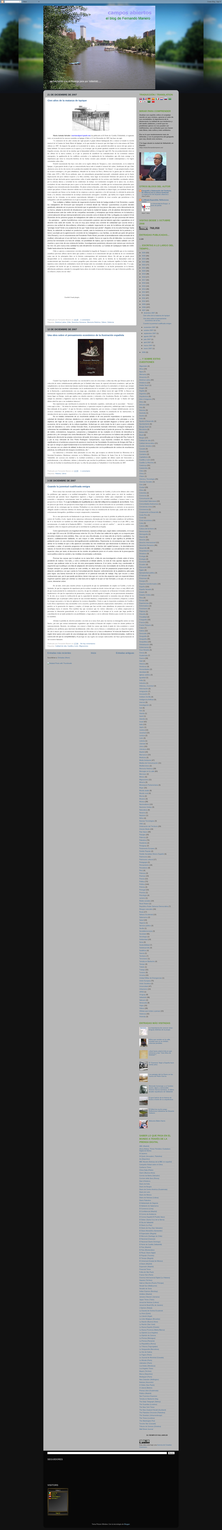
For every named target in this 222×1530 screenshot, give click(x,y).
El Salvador (143, 575)
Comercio (142, 496)
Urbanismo (143, 989)
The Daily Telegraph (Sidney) (150, 1402)
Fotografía (143, 620)
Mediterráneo (144, 766)
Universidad (143, 986)
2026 (144, 253)
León (141, 738)
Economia (143, 562)
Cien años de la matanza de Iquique (67, 100)
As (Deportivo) (144, 1159)
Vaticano (142, 1000)
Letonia (142, 741)
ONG (141, 824)
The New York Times (146, 1407)
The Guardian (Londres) (148, 1404)
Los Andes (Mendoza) (147, 1366)
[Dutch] (162, 99)
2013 (144, 292)
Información (143, 689)
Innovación (143, 694)
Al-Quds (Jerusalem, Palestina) (150, 1156)
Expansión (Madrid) (146, 1266)
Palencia (142, 837)
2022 (144, 265)
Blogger (127, 1524)
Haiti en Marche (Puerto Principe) (151, 1283)
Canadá (142, 449)
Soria (141, 942)
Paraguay (142, 846)
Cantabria (142, 454)
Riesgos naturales (146, 909)
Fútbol (141, 628)
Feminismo (143, 608)
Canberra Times (145, 1167)
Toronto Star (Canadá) (147, 1424)
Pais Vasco (143, 832)
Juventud (142, 733)
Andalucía (143, 383)
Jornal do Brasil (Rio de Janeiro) (151, 1305)
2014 (144, 289)
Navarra (142, 813)
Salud (141, 920)
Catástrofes (143, 468)
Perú (141, 870)
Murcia (141, 796)
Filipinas (142, 611)
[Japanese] (141, 102)
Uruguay (142, 994)
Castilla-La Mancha (146, 462)
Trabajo (142, 970)
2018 (144, 277)
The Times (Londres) (147, 1418)
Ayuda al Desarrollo (146, 421)
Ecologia (142, 556)
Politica (142, 881)
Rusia (141, 912)
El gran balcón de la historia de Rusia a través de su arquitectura (161, 1098)
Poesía (141, 879)
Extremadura (144, 606)
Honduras (142, 666)
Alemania (142, 374)
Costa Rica (143, 515)
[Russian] (166, 99)
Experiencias (144, 603)
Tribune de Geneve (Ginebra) (150, 1426)
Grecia (141, 653)
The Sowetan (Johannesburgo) (150, 1415)
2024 (144, 259)
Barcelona (143, 429)
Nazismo (142, 815)
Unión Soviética (145, 983)
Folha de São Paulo (146, 1272)
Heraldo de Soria (145, 1288)
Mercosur (142, 774)
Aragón (142, 388)
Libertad (142, 744)
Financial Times (145, 1269)
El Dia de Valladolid (146, 1222)
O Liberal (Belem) (145, 1388)
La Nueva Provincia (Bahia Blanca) (152, 1330)
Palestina (142, 840)
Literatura (142, 749)
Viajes (141, 1005)
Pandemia (143, 843)
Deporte (142, 537)
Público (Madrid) (145, 1393)
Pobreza (142, 873)
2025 (144, 256)
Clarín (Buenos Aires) (147, 1173)
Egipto (141, 570)
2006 (144, 352)
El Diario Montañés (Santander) (150, 1231)
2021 (144, 268)
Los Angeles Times (146, 1368)
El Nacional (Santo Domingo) (149, 1242)
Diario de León (144, 1192)
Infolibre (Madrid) (145, 1294)
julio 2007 (147, 339)
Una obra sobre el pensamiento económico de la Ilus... (154, 319)
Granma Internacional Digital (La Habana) (154, 1278)
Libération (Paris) (145, 1363)
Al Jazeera (143, 1153)
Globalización (144, 644)
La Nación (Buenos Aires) (148, 1322)
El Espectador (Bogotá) (147, 1233)
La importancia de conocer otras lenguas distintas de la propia (161, 1029)
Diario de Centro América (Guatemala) (153, 1189)
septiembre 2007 (150, 333)
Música (142, 801)
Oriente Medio (144, 829)
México (142, 777)
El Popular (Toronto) (146, 1255)
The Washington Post (147, 1421)
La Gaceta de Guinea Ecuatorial (151, 1311)
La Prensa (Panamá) (147, 1341)
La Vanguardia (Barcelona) (149, 1349)
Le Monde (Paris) (145, 1360)
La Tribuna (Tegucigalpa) (148, 1346)
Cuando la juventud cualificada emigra (69, 486)
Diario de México (145, 1195)
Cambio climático (145, 446)
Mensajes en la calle (146, 771)
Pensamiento (144, 865)
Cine (141, 484)
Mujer (141, 788)
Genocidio (143, 633)
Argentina (142, 394)
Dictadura (142, 553)
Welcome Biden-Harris (157, 1121)
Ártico (141, 402)
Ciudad (142, 487)
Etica (141, 598)
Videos (103, 322)
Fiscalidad (143, 617)
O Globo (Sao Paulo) (147, 1385)
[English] (141, 99)
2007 (144, 310)
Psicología (143, 895)
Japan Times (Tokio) (146, 1300)
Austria (141, 416)
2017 (144, 280)
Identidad (142, 672)
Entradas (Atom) (64, 658)
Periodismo (143, 868)
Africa (141, 369)
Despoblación (144, 551)
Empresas (143, 578)
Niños (141, 818)
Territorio (142, 956)
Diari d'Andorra (144, 1181)
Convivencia (143, 509)
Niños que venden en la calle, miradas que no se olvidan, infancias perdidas (159, 1041)
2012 (144, 295)
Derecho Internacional (147, 542)
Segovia (142, 923)
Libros (64, 473)
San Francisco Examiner (148, 1396)
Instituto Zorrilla (145, 697)
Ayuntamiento (144, 424)
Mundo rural (143, 793)
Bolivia (141, 432)
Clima (141, 490)
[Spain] (154, 99)
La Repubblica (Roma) (147, 1344)
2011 (144, 298)
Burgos (142, 438)
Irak (140, 708)
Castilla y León (73, 646)
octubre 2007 (149, 330)
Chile (69, 322)
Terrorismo (143, 959)
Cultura (142, 526)
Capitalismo (143, 457)
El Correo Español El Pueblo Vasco (152, 1217)
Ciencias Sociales (145, 482)
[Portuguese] (170, 99)
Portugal (142, 890)
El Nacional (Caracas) (147, 1239)
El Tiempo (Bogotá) (146, 1258)
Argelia (141, 391)
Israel (141, 722)
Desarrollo (143, 548)
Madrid (141, 752)
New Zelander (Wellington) (149, 1379)
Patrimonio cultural (146, 859)
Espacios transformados (148, 584)
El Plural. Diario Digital (147, 1253)
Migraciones (83, 646)
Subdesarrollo (144, 948)
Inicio (93, 653)
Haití (141, 661)
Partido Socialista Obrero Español (151, 854)
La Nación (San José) (147, 1324)
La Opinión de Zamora (147, 1335)
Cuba (141, 523)
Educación (143, 567)
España (142, 586)
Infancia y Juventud (146, 686)
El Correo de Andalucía (147, 1214)
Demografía (143, 534)
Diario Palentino (145, 1200)
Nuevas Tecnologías (146, 821)
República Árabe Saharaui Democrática (153, 906)
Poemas (142, 876)
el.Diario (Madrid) (145, 1264)
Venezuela (143, 1003)
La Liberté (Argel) (145, 1316)
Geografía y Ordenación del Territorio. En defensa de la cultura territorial (157, 191)
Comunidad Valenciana (147, 501)
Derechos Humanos (79, 322)
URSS (141, 992)
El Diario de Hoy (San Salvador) (151, 1228)
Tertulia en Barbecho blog (148, 1399)
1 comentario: (85, 320)
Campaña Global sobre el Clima (151, 1164)
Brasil (141, 435)
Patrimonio (143, 857)
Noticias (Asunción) (146, 1382)
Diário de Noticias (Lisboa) (149, 1197)
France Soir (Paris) (146, 1275)
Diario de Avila (144, 1184)
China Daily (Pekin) (146, 1170)
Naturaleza (143, 810)
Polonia (142, 887)
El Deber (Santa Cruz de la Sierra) (151, 1220)
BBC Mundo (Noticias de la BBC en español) (155, 1162)
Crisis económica (145, 520)
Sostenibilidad (144, 945)
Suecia (141, 953)
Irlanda (141, 713)
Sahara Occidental (146, 914)
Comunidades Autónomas (148, 504)
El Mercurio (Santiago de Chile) (150, 1236)
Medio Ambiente (145, 760)
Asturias (142, 410)
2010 (144, 301)
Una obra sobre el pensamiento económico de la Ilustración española (86, 335)
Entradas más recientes (59, 653)
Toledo (141, 967)
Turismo (142, 972)
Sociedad (142, 934)
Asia (140, 407)
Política (142, 884)
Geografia (143, 636)
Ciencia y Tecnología (147, 479)
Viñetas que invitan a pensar (149, 1011)
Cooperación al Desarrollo (148, 512)
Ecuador (142, 564)
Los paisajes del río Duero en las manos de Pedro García (161, 1075)
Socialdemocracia (145, 931)
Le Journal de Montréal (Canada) (151, 1357)
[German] (149, 99)
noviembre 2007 (150, 327)
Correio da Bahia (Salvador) (149, 1175)
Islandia (142, 719)
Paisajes (142, 835)
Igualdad (142, 677)
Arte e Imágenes (145, 399)
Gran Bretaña (144, 650)
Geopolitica (143, 642)
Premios (142, 892)
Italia (141, 724)
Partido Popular (145, 851)
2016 (144, 283)
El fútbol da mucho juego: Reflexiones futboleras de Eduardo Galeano (161, 1111)
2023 (144, 262)
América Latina (60, 322)
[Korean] (145, 102)
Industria (142, 683)
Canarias (142, 451)
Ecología (142, 559)
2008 (144, 307)
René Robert (144, 904)
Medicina (142, 757)
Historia (58, 473)
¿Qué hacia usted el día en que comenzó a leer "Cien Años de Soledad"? (160, 1053)
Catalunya (143, 465)
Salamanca (143, 917)
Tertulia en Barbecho (147, 961)
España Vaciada (145, 589)
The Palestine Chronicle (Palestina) (152, 1412)
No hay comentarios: (88, 643)
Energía (142, 581)
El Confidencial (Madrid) (148, 1211)
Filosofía (142, 614)
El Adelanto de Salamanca (149, 1206)
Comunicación (144, 498)
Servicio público (145, 925)
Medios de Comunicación (148, 763)
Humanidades (144, 669)
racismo (142, 898)
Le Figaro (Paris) (145, 1355)
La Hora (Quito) (145, 1313)
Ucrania (142, 975)
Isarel (141, 716)
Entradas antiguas (125, 653)
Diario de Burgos (145, 1187)
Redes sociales (144, 901)
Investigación (144, 705)
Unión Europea (144, 981)
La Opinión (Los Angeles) (148, 1333)
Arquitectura (143, 396)
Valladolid (142, 997)
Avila (141, 418)
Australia (142, 413)
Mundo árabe (144, 790)
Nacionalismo (144, 804)
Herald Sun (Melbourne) (148, 1286)
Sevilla (141, 928)
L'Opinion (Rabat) (145, 1308)
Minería (142, 782)
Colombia (142, 493)
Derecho (142, 540)
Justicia (142, 730)
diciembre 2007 (150, 313)
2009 (144, 304)
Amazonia (143, 377)
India (141, 680)
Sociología (143, 937)
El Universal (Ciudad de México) (151, 1261)
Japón (141, 727)
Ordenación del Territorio (148, 826)
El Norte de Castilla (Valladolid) (150, 1244)
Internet (142, 702)
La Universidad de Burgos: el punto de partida (160, 204)
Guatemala (143, 655)
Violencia (110, 322)
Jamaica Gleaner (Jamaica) (149, 1297)
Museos (142, 799)
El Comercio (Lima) (146, 1209)
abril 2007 (147, 342)
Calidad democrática (146, 443)
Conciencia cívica (145, 507)
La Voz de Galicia (145, 1352)
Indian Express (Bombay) (148, 1291)
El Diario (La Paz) (145, 1225)
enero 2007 (148, 348)
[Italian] (158, 99)
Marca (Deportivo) (146, 1374)
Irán (140, 711)
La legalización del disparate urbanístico (155, 194)
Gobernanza (143, 647)
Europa (142, 600)
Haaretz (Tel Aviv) (145, 1280)
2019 (144, 274)
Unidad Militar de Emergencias (150, 978)
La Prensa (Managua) (147, 1338)
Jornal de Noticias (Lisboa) (149, 1302)
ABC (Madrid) (144, 1146)
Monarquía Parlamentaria (148, 785)
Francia (142, 622)
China (141, 473)
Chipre (141, 476)
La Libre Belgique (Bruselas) (149, 1319)
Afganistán (143, 366)
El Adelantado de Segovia (148, 1203)
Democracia (143, 531)
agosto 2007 (148, 336)
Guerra (142, 658)
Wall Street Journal (146, 1429)
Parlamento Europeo (146, 848)
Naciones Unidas (145, 807)
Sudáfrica (142, 950)
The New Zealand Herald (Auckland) (152, 1410)
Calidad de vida (61, 646)
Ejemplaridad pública (147, 573)
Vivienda (142, 1016)
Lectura (142, 735)
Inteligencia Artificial (146, 699)
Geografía (143, 639)
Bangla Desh (144, 427)
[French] (145, 99)
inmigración (143, 691)
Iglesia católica (144, 675)
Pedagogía (143, 862)
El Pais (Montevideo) (146, 1250)
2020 (144, 271)
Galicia (141, 631)
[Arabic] (149, 102)
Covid (141, 518)
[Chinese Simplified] (154, 102)
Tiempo (142, 964)
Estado (141, 592)
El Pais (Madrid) (145, 1247)
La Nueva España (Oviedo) (149, 1327)
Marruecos (143, 755)
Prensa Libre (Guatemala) (148, 1390)
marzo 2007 (148, 345)
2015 (144, 286)
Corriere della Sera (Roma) (149, 1178)
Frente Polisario (145, 625)
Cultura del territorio (146, 529)
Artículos (142, 405)
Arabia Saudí (144, 385)
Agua (141, 372)
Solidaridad (143, 939)
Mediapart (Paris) (145, 1377)
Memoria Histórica (93, 322)
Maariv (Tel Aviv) (145, 1371)
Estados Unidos (145, 595)
